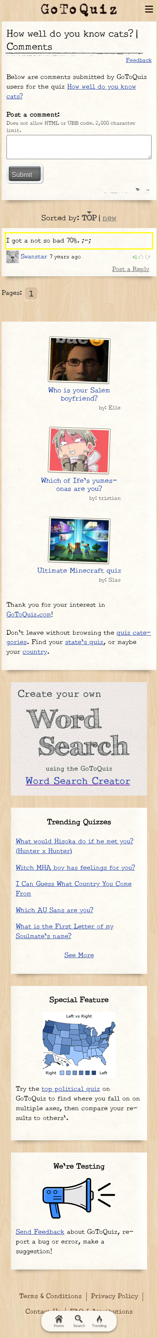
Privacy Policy (114, 1296)
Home (59, 1326)
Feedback (139, 60)
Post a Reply (130, 269)
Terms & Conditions (50, 1296)
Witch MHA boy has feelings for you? (75, 867)
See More (79, 955)
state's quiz (84, 642)
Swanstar (34, 257)
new (109, 218)
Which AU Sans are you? (54, 910)
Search (79, 1326)
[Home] (79, 10)
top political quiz (71, 1089)
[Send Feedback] (79, 1198)
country (35, 652)
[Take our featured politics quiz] (79, 1045)
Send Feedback (40, 1232)
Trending (99, 1326)
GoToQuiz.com (28, 614)
